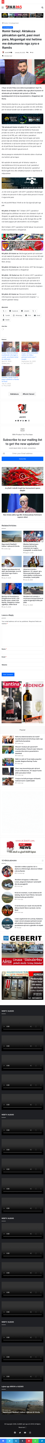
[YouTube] (26, 441)
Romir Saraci (29, 415)
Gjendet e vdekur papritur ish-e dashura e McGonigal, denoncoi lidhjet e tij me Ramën (28, 889)
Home (5, 23)
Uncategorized (14, 23)
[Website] (16, 441)
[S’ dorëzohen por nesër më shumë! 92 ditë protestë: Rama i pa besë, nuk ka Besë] (7, 931)
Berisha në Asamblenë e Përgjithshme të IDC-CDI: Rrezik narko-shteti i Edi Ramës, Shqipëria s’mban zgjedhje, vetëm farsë (11, 621)
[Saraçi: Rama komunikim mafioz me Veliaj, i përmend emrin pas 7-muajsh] (30, 367)
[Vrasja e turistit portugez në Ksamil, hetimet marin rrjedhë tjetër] (8, 802)
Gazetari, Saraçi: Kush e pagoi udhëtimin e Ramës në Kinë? (10, 400)
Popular (22, 751)
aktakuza (15, 415)
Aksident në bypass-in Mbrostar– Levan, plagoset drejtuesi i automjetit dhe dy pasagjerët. (28, 902)
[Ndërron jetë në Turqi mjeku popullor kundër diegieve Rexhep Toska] (8, 783)
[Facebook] (18, 441)
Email (4, 677)
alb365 (7, 52)
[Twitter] (21, 441)
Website (4, 685)
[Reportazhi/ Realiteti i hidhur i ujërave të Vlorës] (12, 557)
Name (4, 669)
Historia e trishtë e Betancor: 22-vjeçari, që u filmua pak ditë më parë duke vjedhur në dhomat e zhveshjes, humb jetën (32, 594)
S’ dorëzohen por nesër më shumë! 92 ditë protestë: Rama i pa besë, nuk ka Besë (28, 928)
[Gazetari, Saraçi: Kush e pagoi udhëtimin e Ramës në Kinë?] (10, 392)
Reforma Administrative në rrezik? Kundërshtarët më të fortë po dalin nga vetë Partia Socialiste (29, 759)
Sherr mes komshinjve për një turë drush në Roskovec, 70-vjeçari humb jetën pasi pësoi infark (28, 791)
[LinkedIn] (23, 441)
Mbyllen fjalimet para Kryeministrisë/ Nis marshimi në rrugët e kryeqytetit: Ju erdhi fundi (32, 568)
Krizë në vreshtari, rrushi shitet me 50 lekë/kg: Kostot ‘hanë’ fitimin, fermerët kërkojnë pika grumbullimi (28, 915)
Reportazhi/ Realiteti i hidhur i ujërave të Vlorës (11, 566)
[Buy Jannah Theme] (22, 15)
